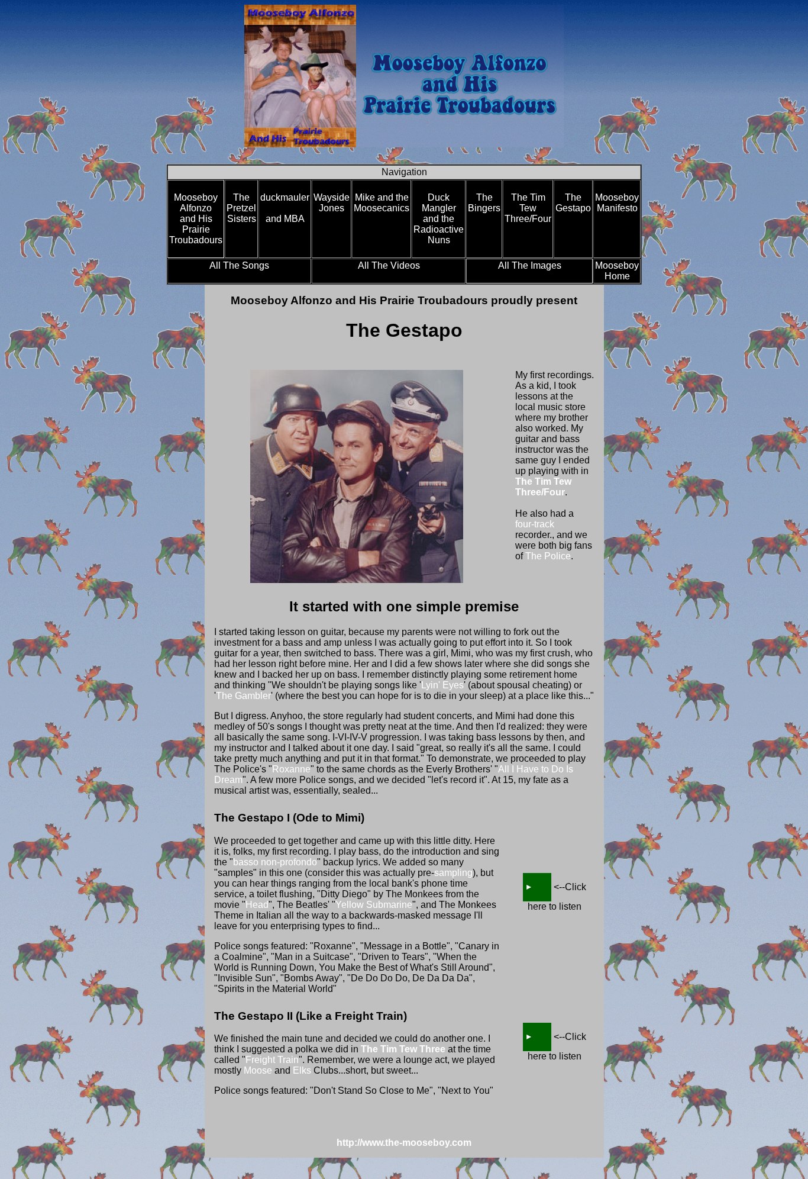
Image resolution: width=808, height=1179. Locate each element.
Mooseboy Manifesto (617, 202)
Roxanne (291, 769)
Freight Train (272, 1060)
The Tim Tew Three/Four (528, 208)
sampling (453, 873)
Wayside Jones (331, 202)
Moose (258, 1070)
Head (257, 905)
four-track (534, 524)
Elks (302, 1070)
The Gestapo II (537, 1037)
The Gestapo (573, 202)
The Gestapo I (537, 887)
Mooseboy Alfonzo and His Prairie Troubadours (195, 218)
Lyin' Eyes (442, 685)
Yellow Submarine (373, 905)
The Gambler (243, 696)
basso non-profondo (275, 862)
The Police (548, 556)
